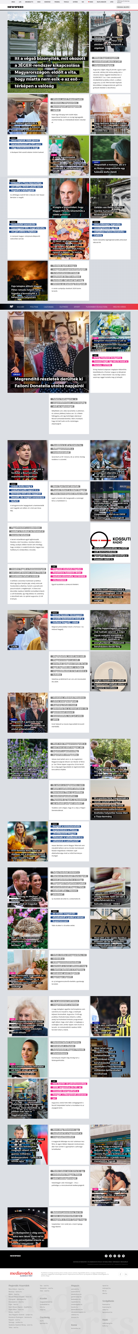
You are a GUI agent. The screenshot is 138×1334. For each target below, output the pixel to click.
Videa (38, 2)
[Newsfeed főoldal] (15, 1256)
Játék (111, 2)
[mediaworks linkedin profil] (126, 1274)
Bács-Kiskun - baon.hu (16, 1289)
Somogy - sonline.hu (16, 1322)
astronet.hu (75, 1289)
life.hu (104, 1291)
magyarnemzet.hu (46, 1302)
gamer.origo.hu (76, 1297)
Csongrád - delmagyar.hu (17, 1299)
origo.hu (42, 1309)
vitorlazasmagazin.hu (78, 1312)
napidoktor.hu (75, 1302)
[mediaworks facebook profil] (120, 1274)
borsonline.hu (75, 1328)
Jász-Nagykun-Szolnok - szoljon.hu (21, 1315)
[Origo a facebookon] (106, 1256)
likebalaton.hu (76, 1299)
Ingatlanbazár (101, 2)
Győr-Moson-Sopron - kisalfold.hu (20, 1307)
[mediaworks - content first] (21, 1274)
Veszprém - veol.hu (46, 1288)
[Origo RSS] (123, 1256)
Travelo (66, 2)
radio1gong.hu (107, 1323)
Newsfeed (47, 2)
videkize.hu (75, 1315)
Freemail (57, 2)
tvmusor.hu (75, 1317)
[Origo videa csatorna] (119, 1256)
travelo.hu (74, 1307)
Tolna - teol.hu (13, 1327)
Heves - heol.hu (14, 1312)
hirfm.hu (105, 1326)
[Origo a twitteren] (110, 1256)
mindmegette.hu (76, 1304)
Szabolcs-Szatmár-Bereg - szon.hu (20, 1325)
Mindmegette (29, 2)
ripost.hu (105, 1285)
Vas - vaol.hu (44, 1285)
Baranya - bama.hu (15, 1291)
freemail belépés (123, 7)
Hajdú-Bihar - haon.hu (16, 1309)
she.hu (104, 1293)
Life (20, 2)
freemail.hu (106, 1304)
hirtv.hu (42, 1307)
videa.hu (105, 1309)
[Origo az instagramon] (114, 1256)
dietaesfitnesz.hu (77, 1309)
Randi (91, 2)
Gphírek (75, 2)
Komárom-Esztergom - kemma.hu (20, 1317)
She (83, 2)
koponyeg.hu (106, 1307)
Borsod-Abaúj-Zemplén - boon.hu (20, 1297)
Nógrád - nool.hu (14, 1320)
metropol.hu (106, 1288)
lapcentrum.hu (107, 1312)
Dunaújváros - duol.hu (16, 1302)
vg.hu (42, 1321)
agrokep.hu (44, 1323)
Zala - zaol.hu (44, 1291)
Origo (13, 2)
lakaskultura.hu (76, 1294)
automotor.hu (75, 1291)
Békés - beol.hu (14, 1294)
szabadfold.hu (44, 1304)
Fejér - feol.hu (13, 1304)
